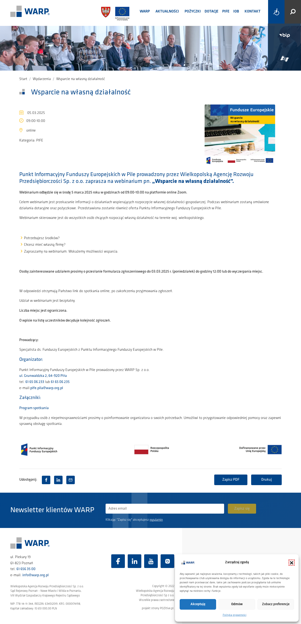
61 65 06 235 (60, 382)
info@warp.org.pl (35, 575)
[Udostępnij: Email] (70, 480)
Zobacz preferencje (275, 604)
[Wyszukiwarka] (293, 12)
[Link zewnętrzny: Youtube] (151, 561)
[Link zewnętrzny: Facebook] (118, 561)
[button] (291, 562)
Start (23, 79)
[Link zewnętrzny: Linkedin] (134, 561)
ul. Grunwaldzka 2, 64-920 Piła (43, 376)
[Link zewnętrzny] (284, 59)
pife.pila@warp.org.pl (46, 388)
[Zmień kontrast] (276, 12)
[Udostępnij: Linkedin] (58, 480)
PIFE (226, 11)
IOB (236, 11)
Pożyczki (193, 11)
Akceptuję (197, 604)
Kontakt (253, 11)
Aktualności (167, 11)
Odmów (237, 604)
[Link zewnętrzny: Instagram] (167, 561)
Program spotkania (34, 408)
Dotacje (211, 11)
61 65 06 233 (34, 382)
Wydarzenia (42, 79)
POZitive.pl (167, 608)
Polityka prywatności (234, 615)
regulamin (156, 520)
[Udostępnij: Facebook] (46, 480)
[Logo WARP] (30, 12)
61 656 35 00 (26, 569)
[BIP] (284, 35)
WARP (145, 11)
